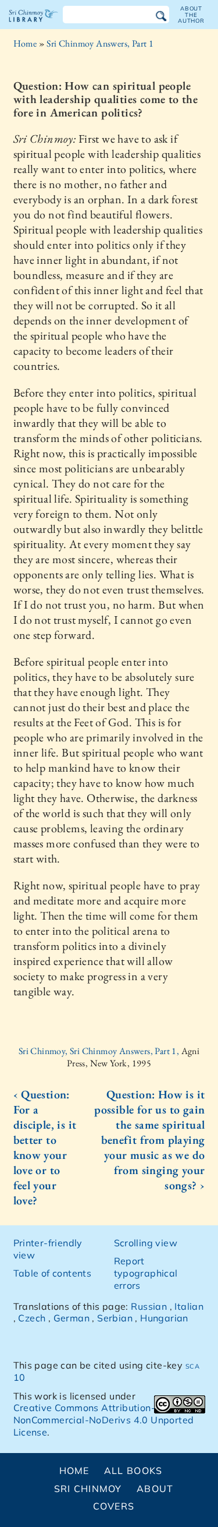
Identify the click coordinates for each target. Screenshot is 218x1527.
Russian (149, 1306)
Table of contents (52, 1273)
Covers (114, 1506)
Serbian (115, 1318)
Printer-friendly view (48, 1249)
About (155, 1488)
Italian (188, 1306)
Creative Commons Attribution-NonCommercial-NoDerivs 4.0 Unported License (103, 1420)
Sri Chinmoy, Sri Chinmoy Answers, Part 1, (100, 1051)
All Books (133, 1470)
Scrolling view (146, 1243)
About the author (191, 14)
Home (25, 43)
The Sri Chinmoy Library (33, 25)
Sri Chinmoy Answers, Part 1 (100, 43)
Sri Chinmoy (88, 1488)
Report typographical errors (146, 1273)
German (71, 1318)
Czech (31, 1318)
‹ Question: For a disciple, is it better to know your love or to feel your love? (45, 1147)
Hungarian (164, 1318)
